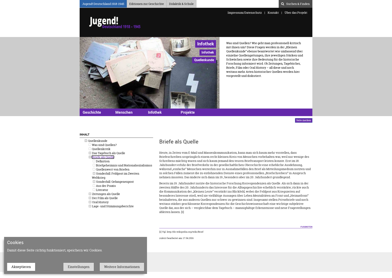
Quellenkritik (100, 149)
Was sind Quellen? (104, 145)
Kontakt (273, 13)
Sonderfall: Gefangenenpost (115, 182)
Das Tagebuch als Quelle (108, 153)
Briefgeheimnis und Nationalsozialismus (123, 165)
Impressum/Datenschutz (245, 13)
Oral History (100, 202)
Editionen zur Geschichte (146, 3)
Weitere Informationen (122, 267)
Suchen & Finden (298, 3)
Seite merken (303, 120)
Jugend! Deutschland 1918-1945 (103, 3)
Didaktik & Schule (181, 3)
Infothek (205, 44)
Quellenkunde (97, 141)
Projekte (188, 112)
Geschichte (92, 112)
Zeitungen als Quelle (105, 194)
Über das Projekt (296, 13)
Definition (102, 161)
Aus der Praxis (105, 186)
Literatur (101, 190)
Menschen (124, 112)
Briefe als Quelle (102, 157)
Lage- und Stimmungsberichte (112, 206)
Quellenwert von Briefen (112, 169)
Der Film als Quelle (104, 198)
